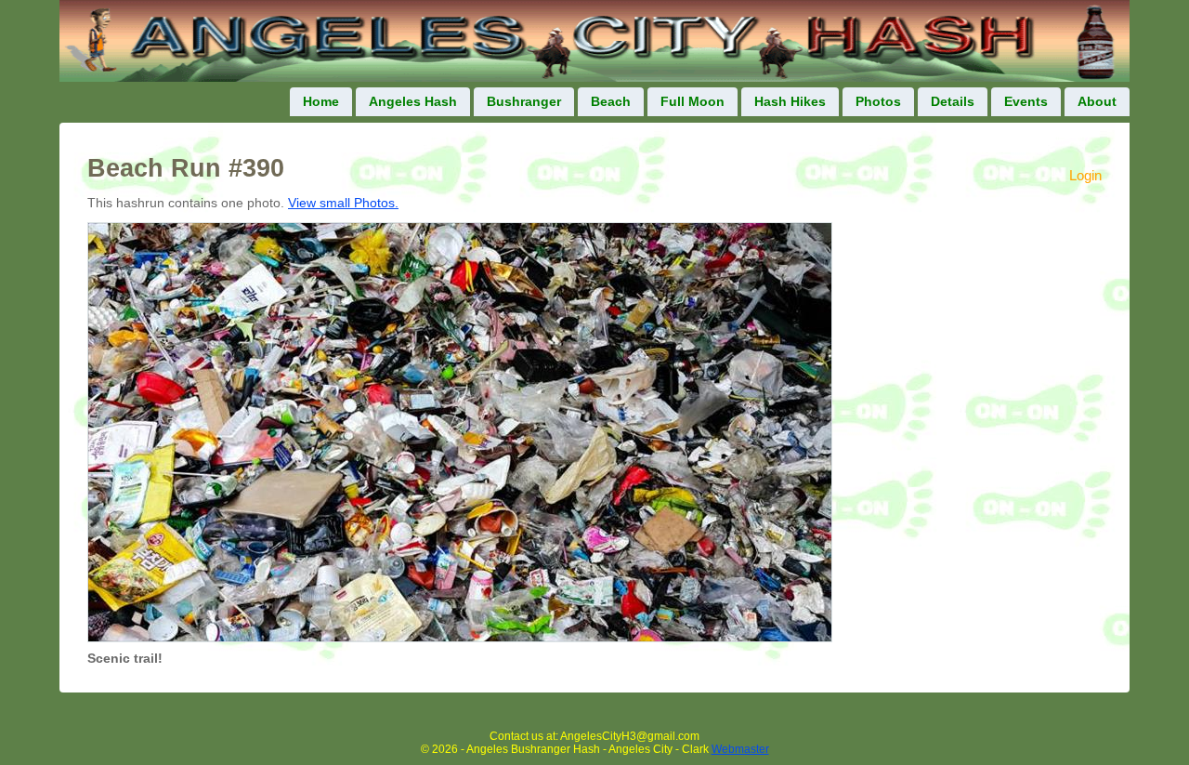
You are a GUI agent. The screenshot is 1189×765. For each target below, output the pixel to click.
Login (1085, 175)
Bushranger (524, 102)
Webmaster (740, 749)
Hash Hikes (790, 102)
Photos (878, 102)
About (1097, 102)
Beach (611, 102)
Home (321, 102)
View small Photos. (343, 203)
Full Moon (692, 102)
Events (1026, 102)
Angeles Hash (413, 102)
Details (952, 102)
